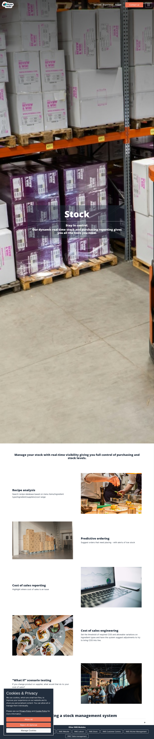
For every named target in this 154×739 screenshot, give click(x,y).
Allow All (29, 719)
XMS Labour (79, 731)
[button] (77, 722)
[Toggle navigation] (148, 4)
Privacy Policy (25, 711)
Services (97, 4)
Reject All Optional (28, 725)
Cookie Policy (41, 711)
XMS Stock (93, 731)
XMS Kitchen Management (136, 731)
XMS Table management (77, 736)
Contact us (134, 5)
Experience (108, 4)
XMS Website (64, 731)
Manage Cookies (28, 730)
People (118, 4)
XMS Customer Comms (112, 731)
